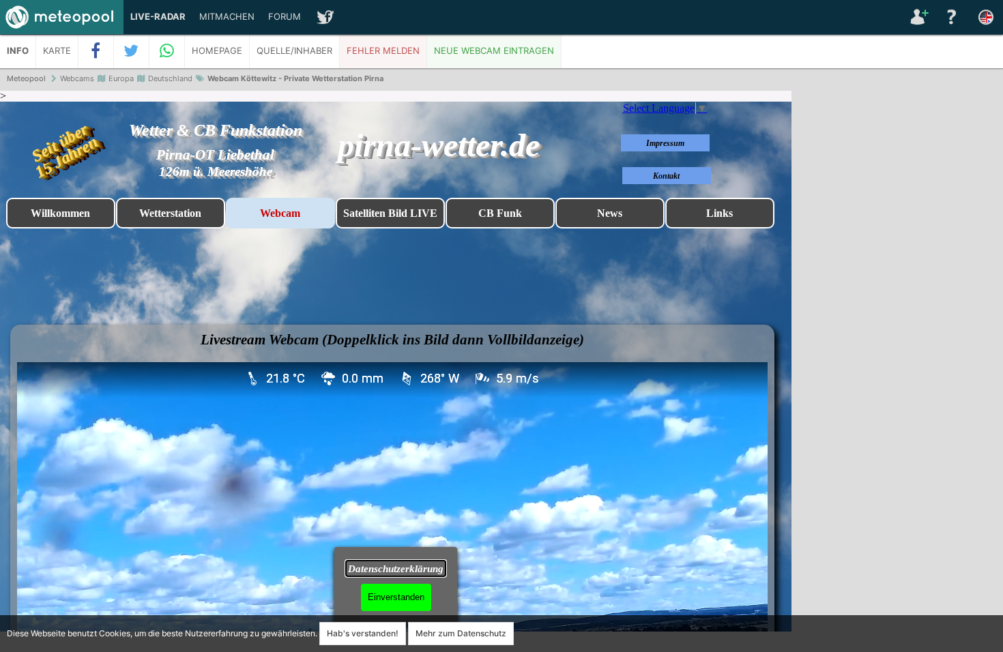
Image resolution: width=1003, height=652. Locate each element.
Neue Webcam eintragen (494, 51)
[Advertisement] (897, 300)
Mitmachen (227, 17)
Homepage (217, 51)
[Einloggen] (918, 17)
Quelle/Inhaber (294, 51)
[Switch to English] (986, 17)
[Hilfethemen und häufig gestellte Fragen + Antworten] (952, 17)
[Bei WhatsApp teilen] (167, 51)
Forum (284, 17)
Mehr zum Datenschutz (461, 633)
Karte (57, 51)
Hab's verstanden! (362, 633)
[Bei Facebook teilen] (96, 51)
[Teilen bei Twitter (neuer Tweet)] (131, 51)
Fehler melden (383, 51)
